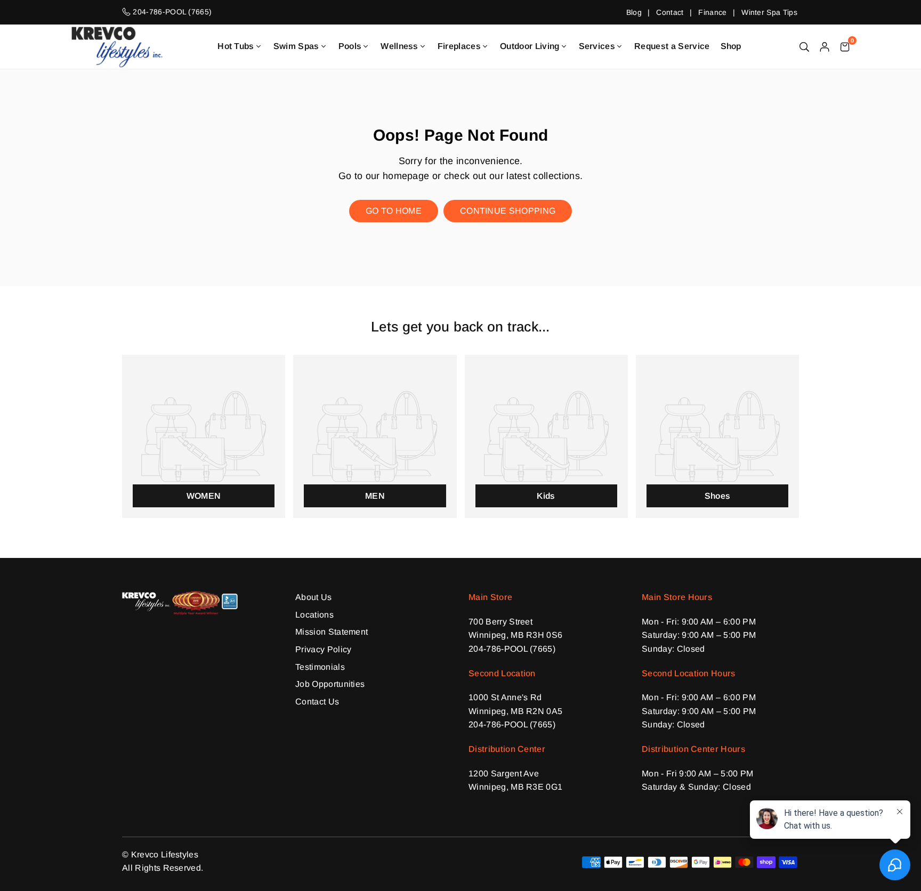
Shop (731, 46)
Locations (314, 614)
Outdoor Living (529, 46)
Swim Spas (296, 46)
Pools (350, 46)
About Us (313, 597)
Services (597, 46)
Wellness (399, 46)
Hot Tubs (235, 46)
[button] (845, 46)
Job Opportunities (330, 684)
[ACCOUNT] (824, 46)
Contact (669, 12)
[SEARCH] (804, 46)
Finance (712, 12)
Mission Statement (331, 631)
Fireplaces (459, 46)
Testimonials (320, 666)
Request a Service (671, 46)
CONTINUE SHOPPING (507, 210)
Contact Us (317, 701)
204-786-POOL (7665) (511, 648)
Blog (634, 12)
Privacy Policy (323, 649)
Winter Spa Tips (769, 12)
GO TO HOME (394, 210)
